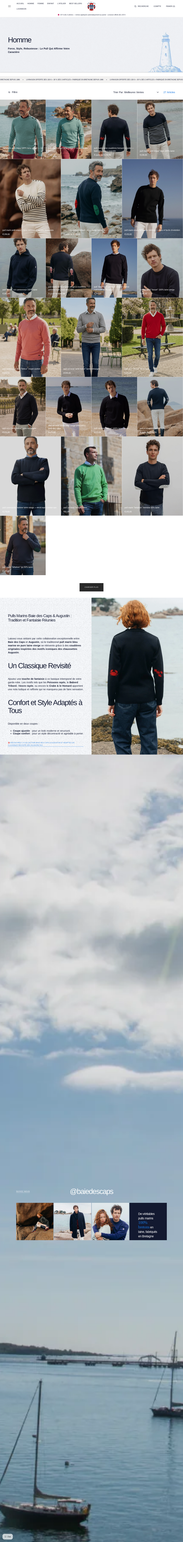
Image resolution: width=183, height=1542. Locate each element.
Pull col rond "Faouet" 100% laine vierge (157, 290)
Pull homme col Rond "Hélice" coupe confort (21, 369)
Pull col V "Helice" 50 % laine (137, 369)
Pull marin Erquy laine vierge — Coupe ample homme (68, 149)
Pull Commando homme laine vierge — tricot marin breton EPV (29, 508)
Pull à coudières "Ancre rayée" (153, 428)
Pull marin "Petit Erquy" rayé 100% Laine (157, 151)
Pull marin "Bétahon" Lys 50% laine (17, 567)
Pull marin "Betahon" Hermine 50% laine (141, 508)
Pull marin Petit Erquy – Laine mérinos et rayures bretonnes (28, 230)
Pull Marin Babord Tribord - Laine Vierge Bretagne (84, 230)
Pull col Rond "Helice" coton (75, 508)
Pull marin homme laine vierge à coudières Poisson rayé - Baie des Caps (67, 288)
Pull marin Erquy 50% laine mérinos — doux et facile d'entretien (152, 230)
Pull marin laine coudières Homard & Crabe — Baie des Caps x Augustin (114, 149)
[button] (141, 6)
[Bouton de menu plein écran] (9, 6)
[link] (23, 129)
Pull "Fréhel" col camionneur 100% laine (19, 290)
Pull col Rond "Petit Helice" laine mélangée (81, 369)
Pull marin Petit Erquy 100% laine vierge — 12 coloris (22, 149)
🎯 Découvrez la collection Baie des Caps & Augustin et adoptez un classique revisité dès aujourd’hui (41, 744)
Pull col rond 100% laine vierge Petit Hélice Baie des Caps (67, 426)
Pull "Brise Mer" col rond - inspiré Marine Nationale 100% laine (111, 288)
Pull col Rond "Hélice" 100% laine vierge (111, 428)
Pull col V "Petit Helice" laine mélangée (19, 428)
